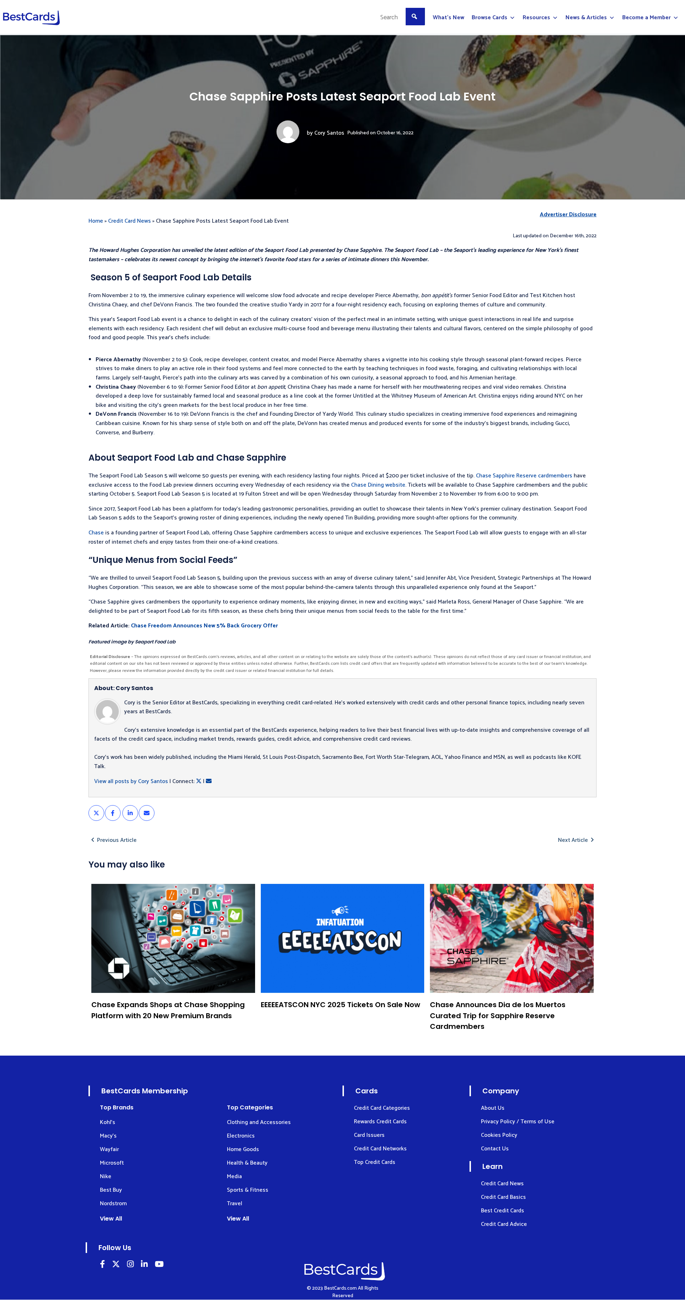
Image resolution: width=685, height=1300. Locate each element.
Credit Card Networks (380, 1149)
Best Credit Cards (502, 1211)
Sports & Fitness (247, 1190)
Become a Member (646, 17)
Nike (105, 1176)
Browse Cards (489, 17)
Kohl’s (107, 1122)
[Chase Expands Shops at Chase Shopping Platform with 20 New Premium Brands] (173, 938)
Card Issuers (369, 1135)
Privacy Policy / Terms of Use (517, 1122)
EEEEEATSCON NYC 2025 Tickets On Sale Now (340, 1005)
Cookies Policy (499, 1135)
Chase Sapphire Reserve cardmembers (524, 476)
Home (95, 221)
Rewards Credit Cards (380, 1122)
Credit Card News (129, 221)
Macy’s (108, 1136)
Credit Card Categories (382, 1108)
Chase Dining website (378, 485)
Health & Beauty (247, 1163)
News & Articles (586, 17)
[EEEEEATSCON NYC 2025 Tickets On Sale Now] (343, 938)
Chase (96, 533)
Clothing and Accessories (259, 1122)
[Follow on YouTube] (159, 1265)
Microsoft (112, 1163)
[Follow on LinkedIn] (102, 1265)
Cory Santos (329, 133)
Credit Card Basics (503, 1197)
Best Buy (111, 1190)
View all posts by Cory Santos (131, 781)
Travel (234, 1203)
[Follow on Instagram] (130, 1265)
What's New (448, 17)
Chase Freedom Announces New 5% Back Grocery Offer (204, 626)
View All (111, 1218)
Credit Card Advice (504, 1224)
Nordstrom (113, 1203)
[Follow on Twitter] (116, 1265)
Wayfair (109, 1149)
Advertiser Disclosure (568, 215)
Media (234, 1176)
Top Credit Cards (374, 1162)
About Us (492, 1108)
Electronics (241, 1136)
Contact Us (495, 1149)
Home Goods (243, 1149)
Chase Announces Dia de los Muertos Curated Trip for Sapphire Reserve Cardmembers (497, 1015)
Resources (536, 17)
